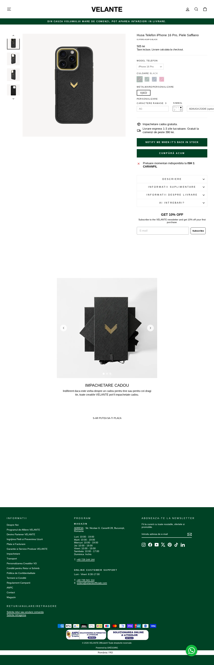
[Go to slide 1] (104, 374)
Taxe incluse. (144, 49)
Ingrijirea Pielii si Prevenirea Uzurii (25, 539)
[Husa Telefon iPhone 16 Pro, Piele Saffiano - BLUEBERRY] (14, 477)
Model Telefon (147, 61)
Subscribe (198, 230)
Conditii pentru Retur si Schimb (23, 568)
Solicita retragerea (16, 615)
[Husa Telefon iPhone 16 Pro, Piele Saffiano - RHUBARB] (17, 477)
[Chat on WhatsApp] (191, 650)
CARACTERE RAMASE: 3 (152, 103)
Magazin (11, 597)
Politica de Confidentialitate (21, 573)
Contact (11, 592)
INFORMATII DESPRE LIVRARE (172, 195)
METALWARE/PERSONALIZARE (155, 87)
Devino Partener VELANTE (21, 534)
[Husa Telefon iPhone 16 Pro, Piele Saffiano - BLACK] (8, 477)
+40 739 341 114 (85, 580)
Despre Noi (13, 525)
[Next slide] (150, 328)
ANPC (10, 587)
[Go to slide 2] (107, 374)
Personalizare (147, 99)
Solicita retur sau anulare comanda (25, 612)
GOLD (143, 92)
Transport (12, 558)
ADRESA (78, 528)
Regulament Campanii (18, 582)
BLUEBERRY (154, 79)
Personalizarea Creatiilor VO (22, 563)
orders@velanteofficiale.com (92, 583)
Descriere (172, 179)
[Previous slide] (63, 328)
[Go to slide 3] (110, 374)
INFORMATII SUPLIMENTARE (172, 187)
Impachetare (13, 553)
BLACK (139, 79)
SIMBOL (178, 103)
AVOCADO (147, 79)
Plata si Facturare (16, 544)
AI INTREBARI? (172, 203)
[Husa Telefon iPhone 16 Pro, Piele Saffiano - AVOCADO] (11, 477)
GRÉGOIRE (112, 648)
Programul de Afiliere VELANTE (23, 529)
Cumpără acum (172, 153)
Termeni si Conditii (16, 578)
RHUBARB (162, 79)
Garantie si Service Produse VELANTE (27, 549)
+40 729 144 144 (86, 559)
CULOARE (147, 73)
